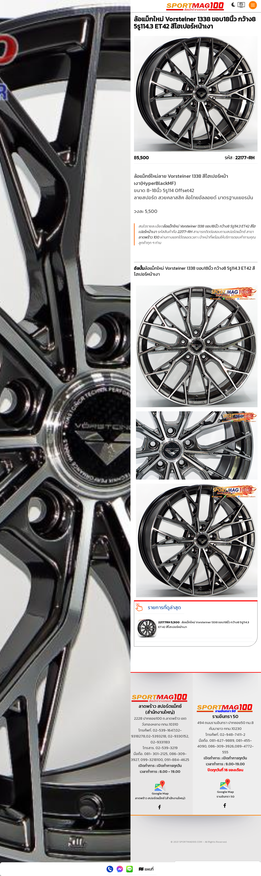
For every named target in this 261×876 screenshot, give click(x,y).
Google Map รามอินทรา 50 (225, 794)
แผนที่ (149, 869)
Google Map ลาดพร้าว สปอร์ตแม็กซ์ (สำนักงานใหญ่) (160, 795)
